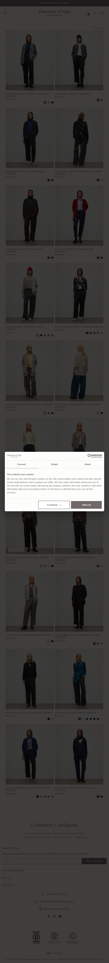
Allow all (86, 505)
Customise (52, 505)
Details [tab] (54, 464)
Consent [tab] (21, 464)
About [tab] (88, 464)
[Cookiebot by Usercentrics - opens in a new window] (89, 456)
